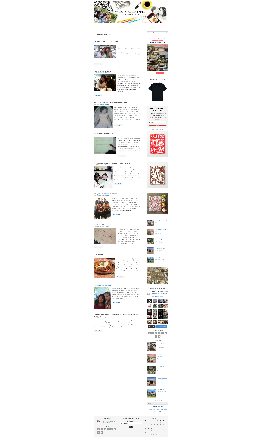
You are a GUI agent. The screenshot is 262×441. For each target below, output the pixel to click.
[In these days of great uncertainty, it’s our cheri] (165, 301)
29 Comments (107, 317)
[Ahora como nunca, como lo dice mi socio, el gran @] (155, 311)
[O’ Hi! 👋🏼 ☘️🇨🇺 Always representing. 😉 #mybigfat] (165, 316)
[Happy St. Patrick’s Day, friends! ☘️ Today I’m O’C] (155, 306)
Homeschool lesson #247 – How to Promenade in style (112, 163)
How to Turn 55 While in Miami (104, 71)
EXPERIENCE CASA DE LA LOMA (158, 35)
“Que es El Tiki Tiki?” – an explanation (106, 41)
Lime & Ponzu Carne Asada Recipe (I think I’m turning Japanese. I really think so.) (117, 315)
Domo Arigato (99, 254)
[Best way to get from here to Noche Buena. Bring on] (165, 322)
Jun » (156, 434)
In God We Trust (99, 224)
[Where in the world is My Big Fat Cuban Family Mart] (149, 316)
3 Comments (107, 104)
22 (160, 428)
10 (145, 426)
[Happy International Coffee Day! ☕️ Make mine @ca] (165, 311)
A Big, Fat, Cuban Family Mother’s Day (106, 194)
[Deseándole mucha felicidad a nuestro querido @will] (160, 301)
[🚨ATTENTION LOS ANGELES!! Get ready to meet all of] (149, 306)
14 (157, 426)
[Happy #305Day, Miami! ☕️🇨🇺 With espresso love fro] (165, 306)
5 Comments (107, 42)
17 (145, 428)
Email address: (131, 421)
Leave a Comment (108, 285)
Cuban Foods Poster (158, 129)
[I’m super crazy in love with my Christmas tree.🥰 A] (155, 322)
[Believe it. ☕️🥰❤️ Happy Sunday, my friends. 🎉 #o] (149, 322)
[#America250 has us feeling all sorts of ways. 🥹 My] (155, 301)
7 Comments (107, 164)
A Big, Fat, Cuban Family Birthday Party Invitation (110, 102)
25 (148, 430)
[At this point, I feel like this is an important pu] (160, 311)
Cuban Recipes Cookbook (157, 265)
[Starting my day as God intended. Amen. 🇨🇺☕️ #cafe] (155, 316)
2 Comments (107, 195)
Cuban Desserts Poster (157, 191)
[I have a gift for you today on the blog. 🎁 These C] (160, 322)
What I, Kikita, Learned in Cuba (104, 133)
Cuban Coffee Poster (158, 160)
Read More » (98, 63)
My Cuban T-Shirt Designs (157, 79)
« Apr (152, 434)
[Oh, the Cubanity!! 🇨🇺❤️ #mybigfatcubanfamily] (160, 316)
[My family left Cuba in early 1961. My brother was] (160, 306)
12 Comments (107, 72)
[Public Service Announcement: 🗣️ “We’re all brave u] (149, 311)
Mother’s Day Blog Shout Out (104, 284)
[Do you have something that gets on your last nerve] (149, 301)
